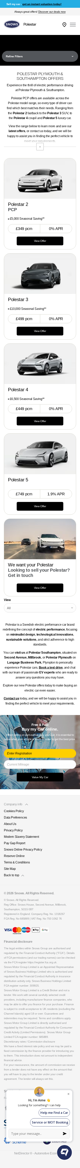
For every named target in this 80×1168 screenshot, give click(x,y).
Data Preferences (15, 817)
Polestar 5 (18, 479)
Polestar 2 (18, 204)
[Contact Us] (64, 24)
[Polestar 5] (40, 454)
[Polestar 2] (40, 178)
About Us (10, 824)
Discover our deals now (52, 11)
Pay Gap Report (14, 843)
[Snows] (12, 24)
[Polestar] (30, 24)
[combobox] (40, 607)
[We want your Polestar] (40, 539)
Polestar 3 (18, 299)
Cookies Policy (14, 811)
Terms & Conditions (17, 862)
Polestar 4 (18, 389)
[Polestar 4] (40, 364)
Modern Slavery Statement (21, 836)
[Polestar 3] (40, 273)
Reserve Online (14, 856)
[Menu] (73, 24)
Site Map (10, 868)
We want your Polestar (30, 564)
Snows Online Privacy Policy (23, 849)
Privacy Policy (13, 830)
